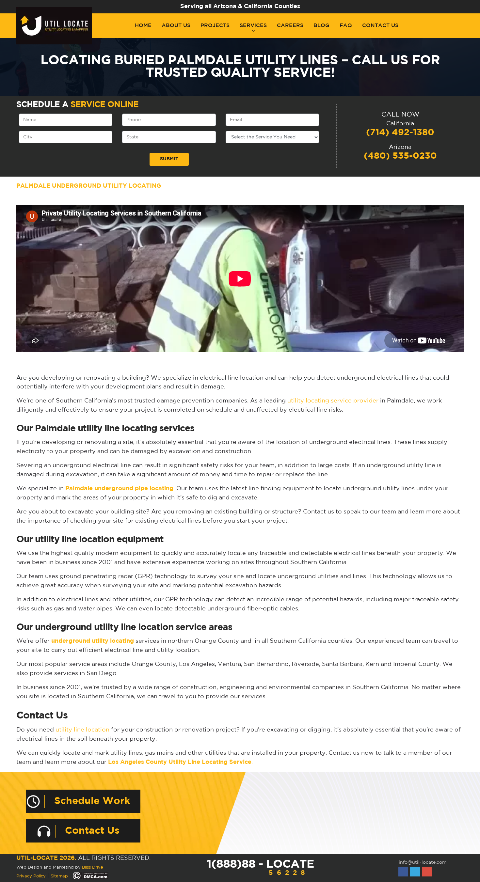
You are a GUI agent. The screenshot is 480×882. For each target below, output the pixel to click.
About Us (176, 25)
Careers (290, 25)
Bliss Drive (92, 867)
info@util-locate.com (422, 862)
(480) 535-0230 (400, 156)
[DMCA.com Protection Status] (90, 876)
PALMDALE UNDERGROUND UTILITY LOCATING (88, 186)
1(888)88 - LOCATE (260, 867)
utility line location (82, 729)
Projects (215, 25)
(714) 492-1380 (400, 132)
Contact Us (380, 25)
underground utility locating (92, 641)
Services (253, 25)
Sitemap (59, 876)
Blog (321, 25)
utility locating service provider (332, 400)
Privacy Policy (31, 876)
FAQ (346, 25)
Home (143, 25)
